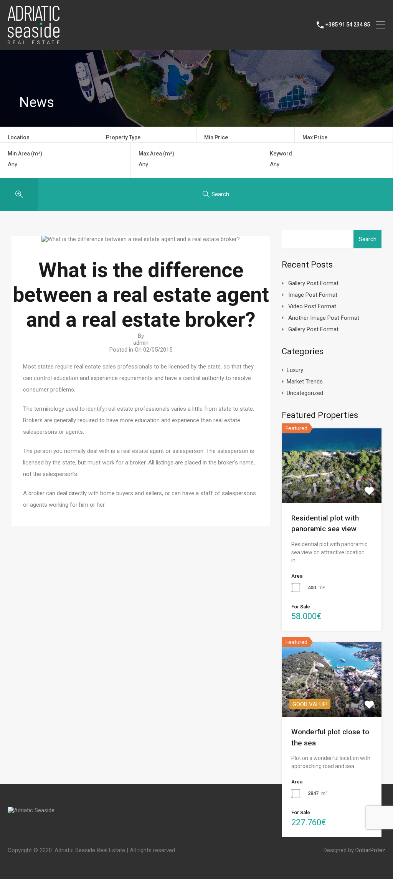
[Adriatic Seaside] (33, 40)
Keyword (281, 153)
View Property (331, 488)
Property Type (123, 137)
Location (19, 137)
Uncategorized (305, 393)
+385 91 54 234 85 (347, 24)
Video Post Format (312, 306)
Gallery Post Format (313, 283)
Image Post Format (312, 294)
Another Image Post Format (323, 317)
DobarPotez (370, 850)
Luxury (295, 370)
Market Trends (305, 381)
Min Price (216, 137)
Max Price (314, 137)
